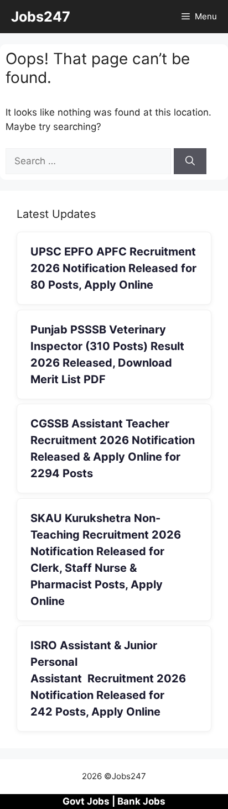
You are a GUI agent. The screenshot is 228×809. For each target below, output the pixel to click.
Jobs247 (40, 16)
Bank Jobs (141, 801)
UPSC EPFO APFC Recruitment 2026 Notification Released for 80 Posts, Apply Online (113, 268)
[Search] (190, 161)
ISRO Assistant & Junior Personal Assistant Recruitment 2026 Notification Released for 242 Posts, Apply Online (108, 678)
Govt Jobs (86, 801)
